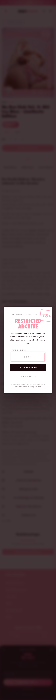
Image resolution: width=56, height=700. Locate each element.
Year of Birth (19, 350)
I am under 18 (28, 376)
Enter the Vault (28, 368)
